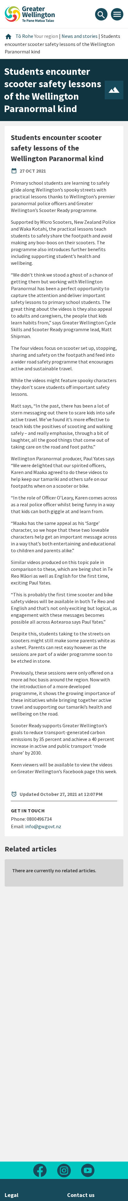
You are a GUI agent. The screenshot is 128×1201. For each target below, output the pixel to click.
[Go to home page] (30, 13)
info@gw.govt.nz (43, 826)
